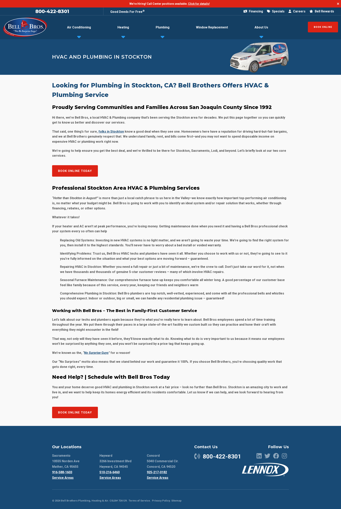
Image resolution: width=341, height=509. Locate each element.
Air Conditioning (79, 27)
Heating (123, 27)
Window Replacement (212, 27)
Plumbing (163, 27)
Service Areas (63, 478)
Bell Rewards (324, 11)
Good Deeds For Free (127, 12)
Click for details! (199, 3)
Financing (255, 11)
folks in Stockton (111, 131)
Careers (298, 11)
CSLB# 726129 (118, 500)
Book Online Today (75, 171)
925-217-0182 (157, 472)
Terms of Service (139, 500)
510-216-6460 (109, 472)
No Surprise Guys (96, 353)
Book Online (323, 27)
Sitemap (176, 500)
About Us (261, 27)
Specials (278, 11)
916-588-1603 (62, 472)
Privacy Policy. (161, 500)
